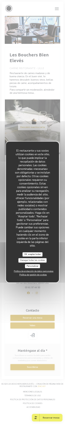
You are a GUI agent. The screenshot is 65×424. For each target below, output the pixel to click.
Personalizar (32, 266)
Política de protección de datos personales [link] (33, 271)
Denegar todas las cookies (32, 260)
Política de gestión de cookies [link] (33, 274)
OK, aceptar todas (32, 254)
